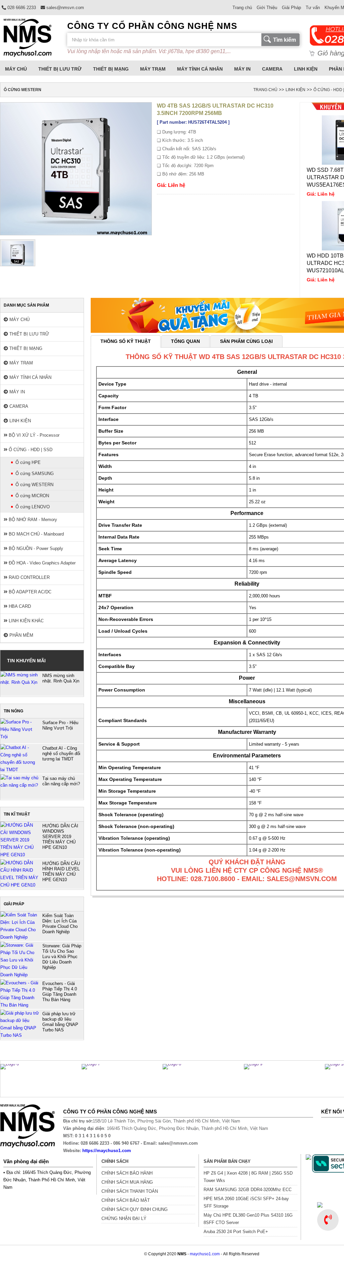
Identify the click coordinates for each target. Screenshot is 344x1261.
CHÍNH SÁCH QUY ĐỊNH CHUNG (134, 1209)
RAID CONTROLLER (28, 577)
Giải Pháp (291, 7)
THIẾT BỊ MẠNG (111, 69)
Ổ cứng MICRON (32, 495)
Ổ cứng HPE (28, 462)
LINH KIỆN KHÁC (25, 620)
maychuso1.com (205, 1254)
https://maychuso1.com (106, 1150)
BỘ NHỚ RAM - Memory (32, 519)
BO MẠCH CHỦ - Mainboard (35, 534)
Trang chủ (242, 7)
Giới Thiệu (267, 7)
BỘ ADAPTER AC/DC (29, 591)
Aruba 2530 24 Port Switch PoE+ (236, 1231)
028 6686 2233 (21, 7)
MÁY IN (242, 69)
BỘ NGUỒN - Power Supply (35, 548)
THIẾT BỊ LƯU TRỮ (60, 69)
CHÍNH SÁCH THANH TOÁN (129, 1191)
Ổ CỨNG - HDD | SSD (29, 449)
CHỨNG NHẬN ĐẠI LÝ (123, 1218)
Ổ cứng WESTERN (34, 484)
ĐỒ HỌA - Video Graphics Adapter (41, 562)
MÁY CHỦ (16, 69)
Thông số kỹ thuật (125, 341)
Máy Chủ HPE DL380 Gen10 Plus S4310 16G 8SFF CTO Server (248, 1219)
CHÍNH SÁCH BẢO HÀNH (127, 1173)
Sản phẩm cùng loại (246, 341)
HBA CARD (19, 606)
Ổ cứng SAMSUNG (34, 473)
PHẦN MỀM (20, 635)
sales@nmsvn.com (64, 7)
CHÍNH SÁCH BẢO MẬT (125, 1200)
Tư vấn (313, 7)
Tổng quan (185, 341)
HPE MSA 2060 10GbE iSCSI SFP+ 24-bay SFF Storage (246, 1202)
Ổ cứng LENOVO (32, 506)
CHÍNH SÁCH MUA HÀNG (127, 1182)
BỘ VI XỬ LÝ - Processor (33, 435)
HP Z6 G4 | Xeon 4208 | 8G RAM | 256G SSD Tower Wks (248, 1177)
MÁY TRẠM (153, 69)
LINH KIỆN (305, 69)
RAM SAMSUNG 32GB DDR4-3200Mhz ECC (248, 1189)
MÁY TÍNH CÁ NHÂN (200, 69)
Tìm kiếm (284, 40)
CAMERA (272, 69)
